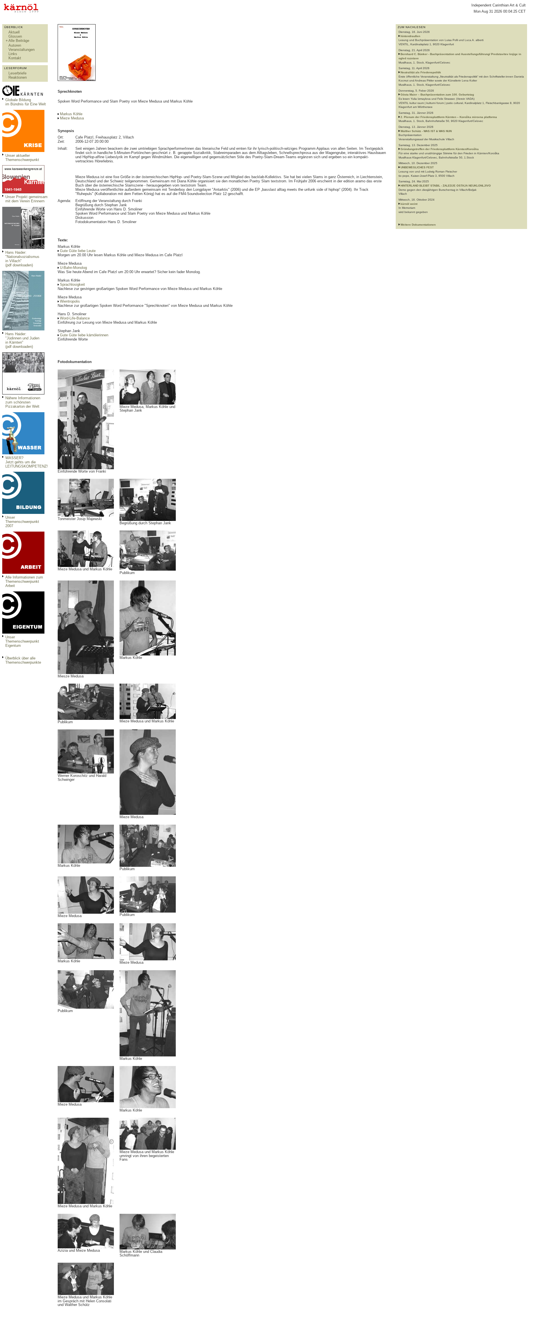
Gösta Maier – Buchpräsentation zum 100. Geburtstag (437, 94)
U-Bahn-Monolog (73, 268)
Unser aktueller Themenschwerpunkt (22, 157)
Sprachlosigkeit (72, 284)
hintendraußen (410, 36)
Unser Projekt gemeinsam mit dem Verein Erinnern (26, 199)
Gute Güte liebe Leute (78, 251)
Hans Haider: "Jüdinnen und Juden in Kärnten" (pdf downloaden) (22, 340)
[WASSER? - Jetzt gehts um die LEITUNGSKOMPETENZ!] (23, 453)
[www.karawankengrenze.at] (23, 192)
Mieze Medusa (72, 118)
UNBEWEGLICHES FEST (417, 167)
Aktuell (14, 32)
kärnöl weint (408, 203)
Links (12, 54)
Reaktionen (17, 77)
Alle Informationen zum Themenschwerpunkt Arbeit (24, 581)
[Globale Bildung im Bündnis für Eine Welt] (23, 95)
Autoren (14, 45)
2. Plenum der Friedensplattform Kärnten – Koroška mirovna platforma (448, 117)
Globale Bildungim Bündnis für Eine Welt (25, 102)
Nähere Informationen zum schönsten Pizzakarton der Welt (22, 402)
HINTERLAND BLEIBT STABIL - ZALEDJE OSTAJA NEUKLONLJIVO (445, 185)
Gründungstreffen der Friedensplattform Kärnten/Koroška (439, 149)
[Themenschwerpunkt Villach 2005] (23, 632)
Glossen (15, 36)
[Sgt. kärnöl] (23, 393)
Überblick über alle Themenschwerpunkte (23, 660)
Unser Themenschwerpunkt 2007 (22, 521)
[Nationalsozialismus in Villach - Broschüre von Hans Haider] (23, 248)
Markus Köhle (71, 114)
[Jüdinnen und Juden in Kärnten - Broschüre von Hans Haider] (23, 329)
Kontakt (14, 58)
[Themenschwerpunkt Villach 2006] (23, 572)
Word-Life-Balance (75, 318)
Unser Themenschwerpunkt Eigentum (22, 641)
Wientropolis (70, 301)
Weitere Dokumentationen (418, 224)
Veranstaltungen (21, 49)
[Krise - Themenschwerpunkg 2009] (23, 151)
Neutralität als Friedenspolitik (420, 72)
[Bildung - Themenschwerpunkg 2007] (23, 513)
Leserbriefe (17, 73)
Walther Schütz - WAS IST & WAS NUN (426, 131)
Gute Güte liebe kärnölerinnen (84, 335)
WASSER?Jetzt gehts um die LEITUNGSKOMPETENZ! (26, 462)
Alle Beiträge (18, 40)
